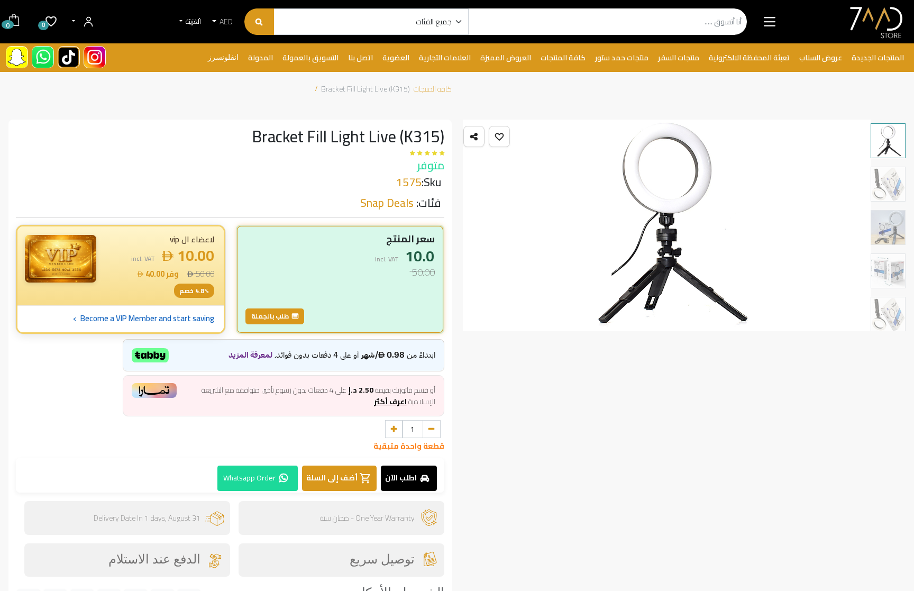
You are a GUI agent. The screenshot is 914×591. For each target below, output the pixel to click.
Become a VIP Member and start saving (143, 318)
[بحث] (259, 21)
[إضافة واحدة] (394, 429)
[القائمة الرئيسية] (769, 22)
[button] (499, 136)
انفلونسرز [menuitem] (223, 57)
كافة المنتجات (433, 89)
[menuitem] (878, 58)
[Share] (474, 136)
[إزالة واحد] (432, 429)
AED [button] (225, 22)
